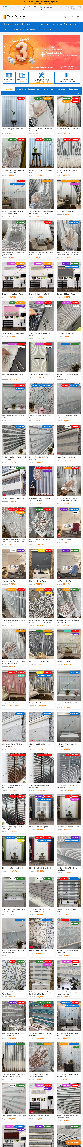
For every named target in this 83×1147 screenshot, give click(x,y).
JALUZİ (6, 30)
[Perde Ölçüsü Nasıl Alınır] (16, 78)
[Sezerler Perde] (14, 17)
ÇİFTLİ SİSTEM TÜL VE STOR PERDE (65, 24)
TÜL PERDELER (32, 30)
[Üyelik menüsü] (72, 17)
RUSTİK (43, 30)
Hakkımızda (76, 7)
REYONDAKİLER (8, 89)
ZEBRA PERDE (44, 24)
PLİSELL (53, 30)
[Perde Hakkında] (67, 78)
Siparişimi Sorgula (65, 7)
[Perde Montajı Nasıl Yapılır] (41, 78)
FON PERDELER (18, 30)
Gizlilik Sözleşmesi (75, 9)
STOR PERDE (30, 24)
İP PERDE (7, 24)
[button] (78, 17)
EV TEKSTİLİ (18, 24)
